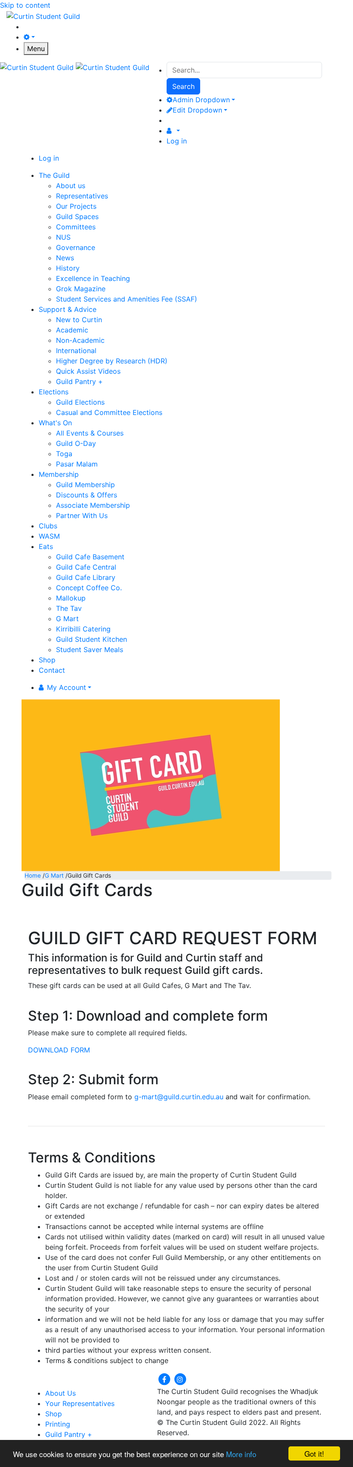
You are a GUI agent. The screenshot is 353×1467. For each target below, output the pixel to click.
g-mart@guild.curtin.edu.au (178, 1096)
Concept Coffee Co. (89, 587)
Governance (75, 247)
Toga (64, 453)
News (65, 257)
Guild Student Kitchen (91, 639)
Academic (72, 330)
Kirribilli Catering (83, 629)
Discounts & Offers (86, 495)
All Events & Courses (90, 433)
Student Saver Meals (89, 649)
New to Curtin (79, 319)
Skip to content (25, 5)
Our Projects (76, 206)
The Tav (69, 608)
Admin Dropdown (201, 99)
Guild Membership (85, 484)
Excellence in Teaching (93, 278)
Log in (177, 141)
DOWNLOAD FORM (59, 1050)
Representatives (82, 196)
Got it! (314, 1453)
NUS (63, 237)
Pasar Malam (77, 464)
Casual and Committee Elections (109, 412)
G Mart (67, 618)
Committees (76, 227)
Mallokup (71, 598)
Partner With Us (82, 515)
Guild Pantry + (79, 381)
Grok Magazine (80, 288)
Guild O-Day (76, 443)
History (68, 268)
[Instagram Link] (180, 1378)
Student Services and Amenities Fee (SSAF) (126, 299)
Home (33, 875)
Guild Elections (80, 402)
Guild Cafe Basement (90, 556)
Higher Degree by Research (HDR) (111, 361)
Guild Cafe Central (86, 567)
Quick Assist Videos (88, 371)
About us (70, 185)
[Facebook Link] (165, 1378)
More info (241, 1454)
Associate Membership (93, 505)
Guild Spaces (77, 216)
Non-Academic (80, 340)
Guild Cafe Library (85, 577)
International (76, 350)
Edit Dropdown (197, 110)
